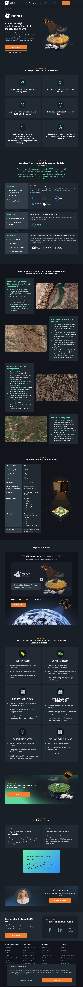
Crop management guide (67, 955)
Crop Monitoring (9, 952)
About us (44, 947)
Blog (62, 947)
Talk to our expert (60, 900)
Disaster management (29, 955)
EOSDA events (65, 963)
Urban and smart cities (29, 963)
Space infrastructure (47, 955)
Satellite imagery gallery (68, 958)
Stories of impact (66, 952)
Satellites (7, 965)
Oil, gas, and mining (28, 958)
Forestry (25, 950)
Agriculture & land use (29, 947)
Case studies (64, 950)
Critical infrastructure (29, 952)
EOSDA (10, 2)
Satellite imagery (31, 3)
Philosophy (45, 952)
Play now (17, 604)
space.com (53, 559)
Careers (44, 960)
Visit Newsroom (16, 935)
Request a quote (16, 47)
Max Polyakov (46, 950)
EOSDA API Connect (10, 962)
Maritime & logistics (28, 960)
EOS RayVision (8, 947)
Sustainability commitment (49, 958)
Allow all (57, 980)
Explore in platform (15, 52)
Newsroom (64, 960)
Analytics (40, 3)
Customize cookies (26, 980)
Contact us (66, 3)
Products (20, 3)
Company (56, 3)
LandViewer (8, 950)
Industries (48, 3)
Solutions (7, 955)
